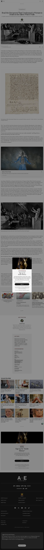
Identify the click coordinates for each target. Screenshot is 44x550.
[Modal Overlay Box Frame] (22, 275)
